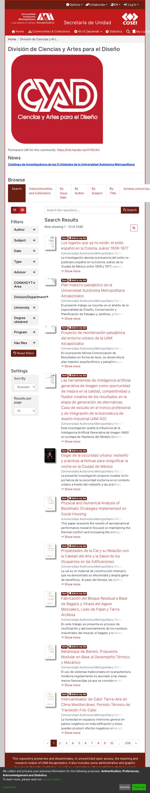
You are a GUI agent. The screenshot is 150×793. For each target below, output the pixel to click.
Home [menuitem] (20, 31)
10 (111, 743)
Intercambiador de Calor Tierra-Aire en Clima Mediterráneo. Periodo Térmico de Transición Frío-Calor (95, 704)
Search (131, 210)
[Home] (33, 18)
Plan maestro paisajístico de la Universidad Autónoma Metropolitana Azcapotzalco (93, 290)
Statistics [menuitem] (116, 31)
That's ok (139, 787)
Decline (124, 787)
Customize (9, 787)
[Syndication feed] (134, 228)
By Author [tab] (79, 191)
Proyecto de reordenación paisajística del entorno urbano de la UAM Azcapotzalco (93, 338)
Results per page (22, 400)
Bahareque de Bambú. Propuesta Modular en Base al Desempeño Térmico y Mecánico (95, 657)
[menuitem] (74, 5)
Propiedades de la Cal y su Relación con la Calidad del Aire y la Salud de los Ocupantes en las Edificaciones (95, 556)
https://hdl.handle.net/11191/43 (78, 150)
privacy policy (51, 779)
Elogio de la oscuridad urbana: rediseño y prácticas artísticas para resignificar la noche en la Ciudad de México (94, 460)
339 (127, 743)
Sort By (19, 378)
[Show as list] (15, 210)
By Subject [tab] (97, 191)
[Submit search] (128, 32)
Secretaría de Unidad (87, 22)
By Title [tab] (113, 191)
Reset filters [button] (25, 353)
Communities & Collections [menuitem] (51, 31)
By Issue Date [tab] (63, 193)
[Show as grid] (22, 210)
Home (12, 39)
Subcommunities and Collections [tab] (40, 191)
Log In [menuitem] (131, 4)
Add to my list (78, 238)
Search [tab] (17, 188)
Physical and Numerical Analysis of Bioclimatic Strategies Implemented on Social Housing (93, 508)
